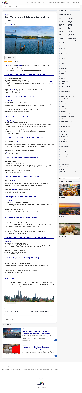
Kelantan (61, 21)
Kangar (69, 28)
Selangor (12, 121)
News (42, 2)
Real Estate (63, 131)
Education (62, 71)
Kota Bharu (70, 21)
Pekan (6, 100)
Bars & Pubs (63, 56)
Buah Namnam (62, 236)
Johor (60, 18)
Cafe (61, 61)
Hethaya (10, 24)
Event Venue (63, 81)
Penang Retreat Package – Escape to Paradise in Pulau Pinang (36, 348)
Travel (46, 2)
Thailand (62, 149)
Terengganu (61, 32)
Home (28, 2)
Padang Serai (62, 216)
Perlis (60, 28)
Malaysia (6, 65)
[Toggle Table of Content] (12, 58)
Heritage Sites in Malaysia (66, 96)
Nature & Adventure (64, 121)
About (32, 2)
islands (45, 82)
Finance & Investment (65, 86)
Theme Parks (63, 151)
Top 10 (54, 2)
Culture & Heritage (64, 66)
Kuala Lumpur (8, 200)
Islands (58, 2)
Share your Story (76, 2)
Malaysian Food (64, 113)
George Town (71, 30)
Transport (62, 156)
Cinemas (62, 63)
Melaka (60, 22)
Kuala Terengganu (72, 32)
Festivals (62, 83)
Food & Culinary (64, 91)
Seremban (70, 24)
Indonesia (62, 103)
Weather (62, 169)
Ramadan (62, 129)
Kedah (11, 241)
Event (50, 2)
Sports (61, 144)
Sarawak (61, 35)
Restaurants (63, 136)
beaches (19, 65)
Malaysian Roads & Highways (67, 116)
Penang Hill (14, 189)
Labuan (60, 40)
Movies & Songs (64, 118)
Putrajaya (7, 121)
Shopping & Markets (65, 139)
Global (61, 93)
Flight (61, 88)
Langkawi (63, 2)
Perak (16, 141)
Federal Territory (72, 37)
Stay (35, 2)
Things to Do (63, 154)
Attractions (69, 2)
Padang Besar (8, 221)
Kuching (70, 35)
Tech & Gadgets (64, 146)
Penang (14, 180)
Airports (62, 48)
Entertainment (63, 76)
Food (39, 2)
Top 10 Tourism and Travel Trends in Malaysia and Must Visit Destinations (36, 332)
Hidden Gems (63, 98)
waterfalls (50, 82)
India (61, 101)
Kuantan (70, 25)
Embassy (62, 73)
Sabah (14, 261)
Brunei (61, 58)
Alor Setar (70, 19)
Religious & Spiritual (65, 134)
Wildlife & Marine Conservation (67, 171)
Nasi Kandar (62, 197)
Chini (8, 113)
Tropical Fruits (63, 164)
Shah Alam (70, 31)
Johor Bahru (71, 18)
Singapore (62, 141)
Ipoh (69, 27)
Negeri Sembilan (62, 24)
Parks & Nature (63, 126)
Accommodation (64, 45)
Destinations (63, 68)
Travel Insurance (64, 161)
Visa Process (63, 166)
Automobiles (63, 53)
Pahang (10, 100)
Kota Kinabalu (71, 34)
